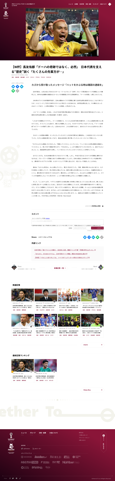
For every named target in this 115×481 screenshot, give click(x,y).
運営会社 (81, 432)
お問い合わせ (82, 440)
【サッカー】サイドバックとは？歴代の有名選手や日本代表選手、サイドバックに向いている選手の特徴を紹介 (92, 306)
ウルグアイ (42, 310)
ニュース (71, 4)
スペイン (32, 77)
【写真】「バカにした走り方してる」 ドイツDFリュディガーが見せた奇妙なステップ (61, 257)
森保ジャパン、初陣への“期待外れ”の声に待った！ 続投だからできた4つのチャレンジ (46, 306)
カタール (61, 310)
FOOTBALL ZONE (23, 75)
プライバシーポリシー (84, 438)
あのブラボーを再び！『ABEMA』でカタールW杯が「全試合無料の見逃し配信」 (68, 306)
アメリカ (43, 77)
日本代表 (82, 4)
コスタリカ (48, 77)
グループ (33, 434)
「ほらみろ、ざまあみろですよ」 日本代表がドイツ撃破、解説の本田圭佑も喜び (60, 254)
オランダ (51, 380)
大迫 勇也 (76, 335)
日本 (13, 77)
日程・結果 (88, 4)
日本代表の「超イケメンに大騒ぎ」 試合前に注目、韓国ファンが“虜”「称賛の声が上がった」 (64, 250)
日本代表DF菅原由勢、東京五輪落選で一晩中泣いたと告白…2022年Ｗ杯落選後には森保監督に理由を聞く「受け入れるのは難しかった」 (45, 377)
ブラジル (37, 77)
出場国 (76, 4)
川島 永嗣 (93, 335)
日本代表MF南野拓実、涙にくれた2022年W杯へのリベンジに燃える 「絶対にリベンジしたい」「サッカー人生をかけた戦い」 (23, 306)
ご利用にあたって (83, 435)
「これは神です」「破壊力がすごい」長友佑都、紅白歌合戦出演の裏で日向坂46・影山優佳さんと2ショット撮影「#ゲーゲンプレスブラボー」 (22, 332)
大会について (103, 4)
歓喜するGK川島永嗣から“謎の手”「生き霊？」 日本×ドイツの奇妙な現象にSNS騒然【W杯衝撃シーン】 (92, 332)
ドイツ (27, 77)
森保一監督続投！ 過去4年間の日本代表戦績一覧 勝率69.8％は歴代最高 (68, 331)
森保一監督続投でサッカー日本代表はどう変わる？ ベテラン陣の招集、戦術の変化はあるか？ (46, 332)
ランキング (95, 4)
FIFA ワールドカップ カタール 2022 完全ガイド (23, 4)
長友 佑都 (22, 77)
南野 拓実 (24, 310)
